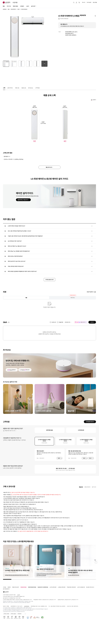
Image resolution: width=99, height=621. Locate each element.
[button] (74, 2)
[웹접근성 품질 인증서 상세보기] (42, 617)
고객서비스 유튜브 (6, 613)
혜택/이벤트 (15, 6)
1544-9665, (20, 599)
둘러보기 (14, 369)
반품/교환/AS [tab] (87, 487)
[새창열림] (28, 617)
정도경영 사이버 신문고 (90, 587)
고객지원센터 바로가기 (90, 421)
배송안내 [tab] (81, 487)
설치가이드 (10, 88)
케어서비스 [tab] (73, 297)
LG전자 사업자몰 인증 (81, 587)
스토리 (27, 6)
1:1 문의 (18, 594)
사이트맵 (4, 587)
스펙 (4, 88)
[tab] (44, 441)
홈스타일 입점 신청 (6, 588)
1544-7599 (18, 598)
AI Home (30, 88)
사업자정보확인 (26, 606)
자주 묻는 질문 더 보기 (49, 279)
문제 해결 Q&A (49, 430)
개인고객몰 (95, 2)
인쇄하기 (94, 99)
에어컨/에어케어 (13, 9)
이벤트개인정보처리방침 (32, 587)
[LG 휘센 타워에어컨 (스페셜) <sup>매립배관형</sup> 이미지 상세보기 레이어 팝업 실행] (25, 37)
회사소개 (83, 2)
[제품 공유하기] (95, 16)
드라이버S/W (81, 430)
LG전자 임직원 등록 (53, 587)
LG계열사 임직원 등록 (61, 587)
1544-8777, (46, 599)
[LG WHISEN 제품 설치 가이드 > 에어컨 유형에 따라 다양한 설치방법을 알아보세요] (49, 196)
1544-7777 (29, 599)
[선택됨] (6, 64)
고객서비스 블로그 (13, 613)
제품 (4, 6)
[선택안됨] (14, 64)
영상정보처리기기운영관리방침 (43, 587)
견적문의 (22, 6)
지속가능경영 (89, 2)
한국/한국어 (19, 613)
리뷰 (17, 88)
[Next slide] (96, 561)
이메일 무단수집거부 (15, 587)
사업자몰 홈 (4, 9)
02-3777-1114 (12, 594)
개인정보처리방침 (23, 587)
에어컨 (18, 9)
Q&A (23, 88)
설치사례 (33, 6)
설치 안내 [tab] (94, 487)
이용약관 (9, 587)
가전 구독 (9, 6)
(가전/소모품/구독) (19, 596)
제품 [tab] (26, 297)
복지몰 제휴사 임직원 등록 (71, 587)
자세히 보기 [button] (20, 438)
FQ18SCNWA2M (64, 18)
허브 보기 (27, 369)
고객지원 (37, 88)
